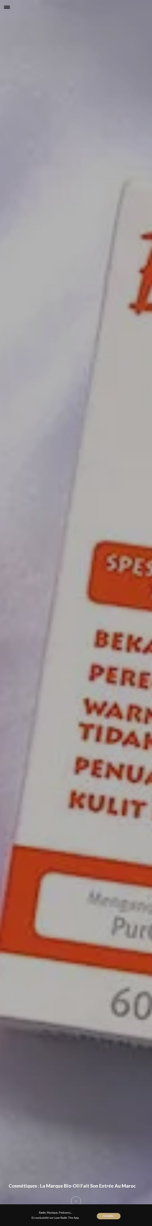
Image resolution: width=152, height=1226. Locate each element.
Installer (108, 1216)
